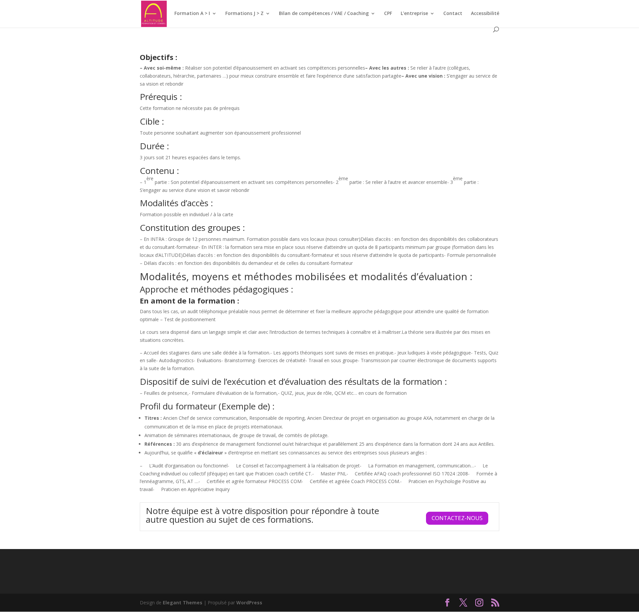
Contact (452, 13)
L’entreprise (414, 13)
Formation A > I (192, 13)
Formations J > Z (244, 13)
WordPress (249, 602)
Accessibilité (485, 13)
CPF (388, 13)
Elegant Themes (182, 602)
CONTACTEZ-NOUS (457, 518)
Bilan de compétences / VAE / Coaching (324, 13)
